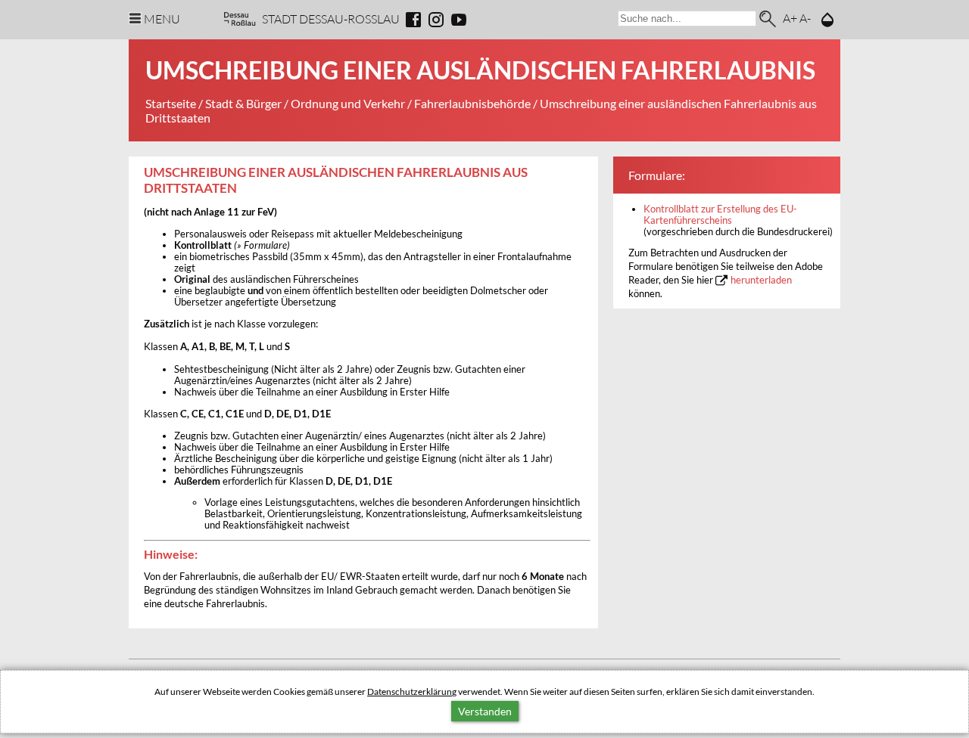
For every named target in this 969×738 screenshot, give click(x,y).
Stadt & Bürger (243, 103)
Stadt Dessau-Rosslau (331, 18)
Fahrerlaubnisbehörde (472, 103)
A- (805, 18)
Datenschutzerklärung (411, 691)
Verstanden (485, 711)
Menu (162, 18)
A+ (790, 18)
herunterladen (761, 280)
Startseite (170, 103)
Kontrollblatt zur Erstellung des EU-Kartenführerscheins (720, 214)
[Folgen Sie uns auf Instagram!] (436, 20)
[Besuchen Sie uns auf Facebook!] (413, 20)
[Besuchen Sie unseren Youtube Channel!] (459, 20)
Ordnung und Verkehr (348, 103)
